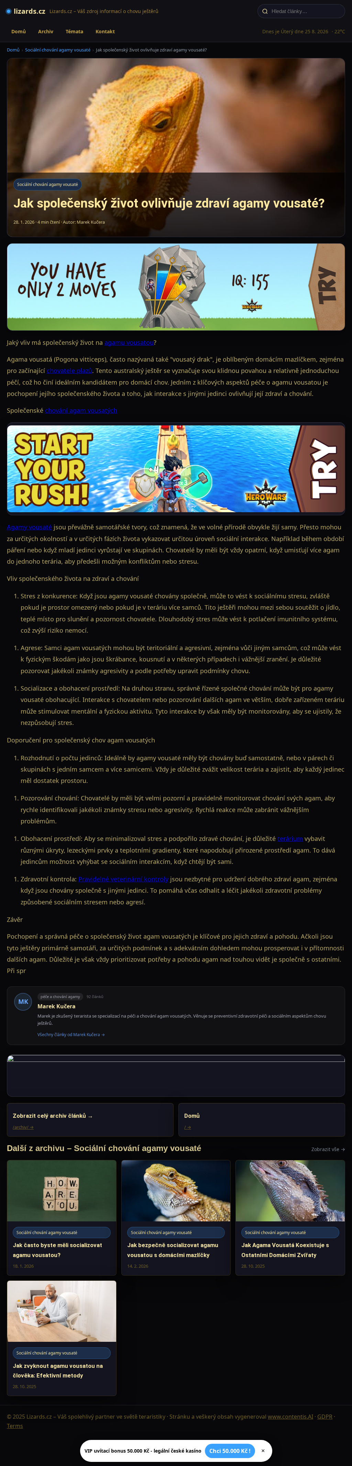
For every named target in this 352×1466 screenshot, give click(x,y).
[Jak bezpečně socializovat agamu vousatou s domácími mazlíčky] (176, 1217)
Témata (74, 31)
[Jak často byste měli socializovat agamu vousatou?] (61, 1217)
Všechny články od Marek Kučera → (71, 1034)
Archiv (45, 31)
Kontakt (105, 31)
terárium (290, 838)
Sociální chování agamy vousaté (57, 50)
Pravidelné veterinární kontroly (123, 879)
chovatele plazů (69, 370)
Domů (18, 31)
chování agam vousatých (81, 410)
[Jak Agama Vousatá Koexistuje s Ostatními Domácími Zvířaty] (290, 1217)
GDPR (324, 1416)
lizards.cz (29, 11)
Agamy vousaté (29, 527)
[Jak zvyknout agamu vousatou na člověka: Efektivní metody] (61, 1338)
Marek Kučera (56, 1006)
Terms (15, 1426)
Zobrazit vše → (328, 1149)
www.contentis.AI (290, 1416)
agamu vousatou (129, 342)
